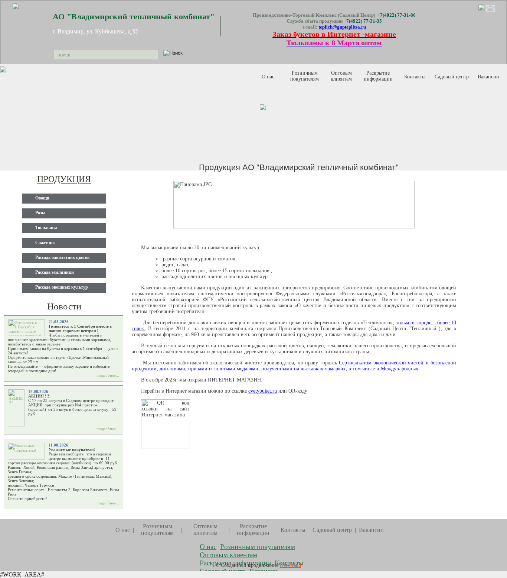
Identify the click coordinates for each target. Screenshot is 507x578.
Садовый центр (332, 530)
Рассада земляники (54, 272)
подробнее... (108, 375)
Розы (40, 212)
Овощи (42, 198)
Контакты (414, 76)
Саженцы (45, 242)
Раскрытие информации (378, 76)
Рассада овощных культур (61, 287)
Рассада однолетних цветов (62, 257)
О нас (268, 76)
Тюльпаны (46, 227)
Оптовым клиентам (341, 76)
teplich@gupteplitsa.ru (342, 27)
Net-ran (290, 565)
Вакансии (488, 76)
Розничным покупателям (304, 76)
